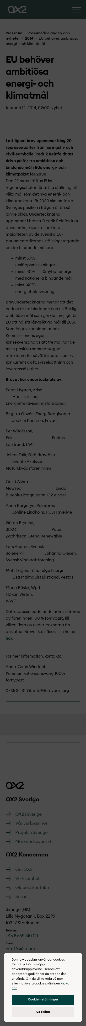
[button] (43, 1000)
